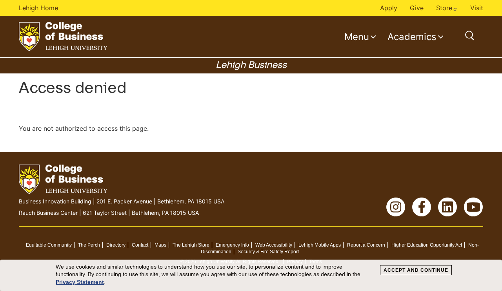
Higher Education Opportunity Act (426, 245)
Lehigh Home (38, 8)
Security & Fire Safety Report (268, 251)
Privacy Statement (80, 282)
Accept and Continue (416, 270)
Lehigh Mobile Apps (319, 245)
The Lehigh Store (191, 245)
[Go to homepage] (63, 36)
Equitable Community (49, 245)
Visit (476, 8)
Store (444, 8)
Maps (160, 245)
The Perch (89, 245)
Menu (356, 36)
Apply (388, 8)
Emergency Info (232, 245)
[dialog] (251, 275)
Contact (140, 245)
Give (417, 8)
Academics (412, 36)
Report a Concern (366, 245)
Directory (116, 245)
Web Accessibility (273, 245)
